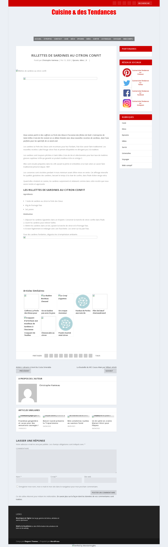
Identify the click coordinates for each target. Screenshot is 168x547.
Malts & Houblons (23, 526)
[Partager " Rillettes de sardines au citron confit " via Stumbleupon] (80, 355)
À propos (48, 39)
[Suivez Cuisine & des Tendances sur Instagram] (136, 108)
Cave (66, 39)
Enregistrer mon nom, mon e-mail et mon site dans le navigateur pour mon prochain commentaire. (58, 486)
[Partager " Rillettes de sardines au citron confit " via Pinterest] (65, 355)
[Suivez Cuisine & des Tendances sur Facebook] (136, 97)
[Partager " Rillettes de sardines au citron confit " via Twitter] (51, 355)
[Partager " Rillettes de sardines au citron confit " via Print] (90, 355)
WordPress (54, 541)
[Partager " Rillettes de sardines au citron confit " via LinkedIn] (70, 355)
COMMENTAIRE (22, 448)
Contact (58, 39)
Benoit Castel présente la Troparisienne (53, 422)
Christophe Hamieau (50, 60)
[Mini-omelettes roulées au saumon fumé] (79, 416)
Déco (73, 39)
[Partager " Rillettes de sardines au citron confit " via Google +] (56, 355)
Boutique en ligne (23, 518)
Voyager (117, 39)
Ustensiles (106, 39)
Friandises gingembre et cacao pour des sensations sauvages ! (28, 423)
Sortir (96, 39)
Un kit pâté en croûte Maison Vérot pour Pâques (102, 423)
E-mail (54, 476)
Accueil (38, 39)
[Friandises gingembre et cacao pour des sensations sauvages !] (29, 416)
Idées (88, 39)
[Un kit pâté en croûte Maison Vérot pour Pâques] (103, 416)
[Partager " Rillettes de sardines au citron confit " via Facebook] (46, 355)
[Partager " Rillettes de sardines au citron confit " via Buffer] (75, 355)
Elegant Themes (31, 541)
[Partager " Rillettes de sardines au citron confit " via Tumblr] (61, 355)
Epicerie (80, 39)
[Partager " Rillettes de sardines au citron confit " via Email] (85, 355)
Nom (19, 476)
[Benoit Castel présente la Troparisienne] (54, 416)
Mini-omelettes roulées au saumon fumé (78, 422)
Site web (87, 476)
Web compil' (128, 39)
